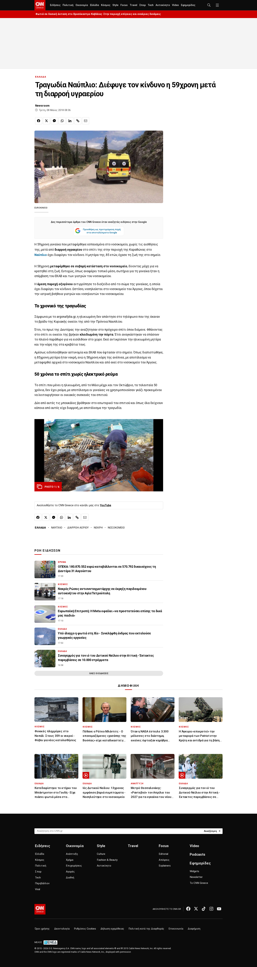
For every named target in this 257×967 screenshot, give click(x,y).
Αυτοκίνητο (163, 5)
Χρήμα (69, 859)
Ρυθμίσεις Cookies (85, 928)
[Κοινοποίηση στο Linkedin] (69, 120)
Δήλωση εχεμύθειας (112, 928)
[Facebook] (188, 909)
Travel (133, 5)
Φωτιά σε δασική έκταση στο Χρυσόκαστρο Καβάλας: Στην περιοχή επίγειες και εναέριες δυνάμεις (98, 14)
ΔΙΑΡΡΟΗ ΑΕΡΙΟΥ (78, 527)
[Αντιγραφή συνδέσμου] (77, 120)
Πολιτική (68, 5)
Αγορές (70, 871)
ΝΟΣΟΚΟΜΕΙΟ (116, 527)
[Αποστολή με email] (85, 120)
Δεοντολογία (62, 928)
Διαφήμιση (194, 928)
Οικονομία (82, 5)
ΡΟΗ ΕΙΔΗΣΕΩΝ (47, 550)
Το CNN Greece (199, 883)
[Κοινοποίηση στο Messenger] (54, 120)
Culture (101, 853)
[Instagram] (211, 909)
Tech (151, 5)
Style (115, 5)
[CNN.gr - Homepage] (39, 5)
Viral (37, 889)
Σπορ (142, 5)
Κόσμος (105, 5)
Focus (124, 5)
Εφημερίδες (188, 5)
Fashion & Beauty (107, 859)
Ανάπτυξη (72, 853)
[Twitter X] (196, 909)
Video (175, 5)
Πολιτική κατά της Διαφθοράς (146, 928)
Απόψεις (164, 859)
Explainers (165, 865)
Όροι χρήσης (42, 928)
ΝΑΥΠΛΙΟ (56, 527)
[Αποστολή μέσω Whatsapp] (62, 120)
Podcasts (197, 854)
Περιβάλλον (42, 883)
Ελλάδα (94, 5)
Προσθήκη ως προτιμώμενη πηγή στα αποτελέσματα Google (102, 231)
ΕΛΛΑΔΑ (40, 76)
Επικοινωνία (176, 928)
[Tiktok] (204, 909)
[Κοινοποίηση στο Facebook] (38, 120)
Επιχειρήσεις (74, 865)
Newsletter (196, 877)
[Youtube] (219, 909)
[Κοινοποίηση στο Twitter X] (46, 120)
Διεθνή (70, 877)
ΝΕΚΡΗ (98, 527)
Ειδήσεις (55, 5)
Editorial (163, 853)
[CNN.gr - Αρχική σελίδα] (39, 909)
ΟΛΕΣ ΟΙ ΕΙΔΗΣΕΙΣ (98, 673)
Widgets (194, 871)
